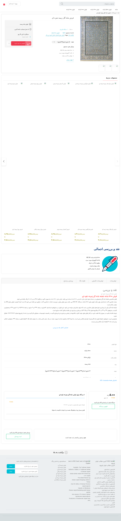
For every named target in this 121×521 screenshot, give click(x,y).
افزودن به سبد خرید (19, 43)
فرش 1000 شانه (82, 9)
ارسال (10, 466)
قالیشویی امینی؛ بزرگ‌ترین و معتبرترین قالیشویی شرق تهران (104, 506)
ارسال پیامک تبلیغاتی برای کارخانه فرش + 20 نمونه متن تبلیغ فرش (104, 489)
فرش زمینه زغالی (61, 472)
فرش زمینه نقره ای (61, 474)
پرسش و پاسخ (68, 281)
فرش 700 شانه (70, 9)
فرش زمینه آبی (62, 465)
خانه (116, 9)
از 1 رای (106, 398)
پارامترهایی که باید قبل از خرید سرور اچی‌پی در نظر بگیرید (105, 475)
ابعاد (72, 42)
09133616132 (11, 313)
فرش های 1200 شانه (56, 299)
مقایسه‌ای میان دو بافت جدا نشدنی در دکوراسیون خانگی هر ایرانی (105, 497)
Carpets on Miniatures (84, 488)
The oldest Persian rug (84, 478)
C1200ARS (71, 35)
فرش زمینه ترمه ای (61, 476)
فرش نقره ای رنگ (50, 35)
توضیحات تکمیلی (97, 281)
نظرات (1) (82, 281)
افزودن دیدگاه (103, 406)
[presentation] (117, 161)
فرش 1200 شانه (95, 9)
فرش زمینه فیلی (61, 469)
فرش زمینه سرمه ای (60, 478)
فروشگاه (114, 13)
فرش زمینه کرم (62, 467)
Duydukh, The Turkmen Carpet (81, 467)
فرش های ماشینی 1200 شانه (79, 299)
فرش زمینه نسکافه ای (60, 480)
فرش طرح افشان (59, 35)
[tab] (113, 280)
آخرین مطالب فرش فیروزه (107, 465)
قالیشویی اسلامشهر (109, 469)
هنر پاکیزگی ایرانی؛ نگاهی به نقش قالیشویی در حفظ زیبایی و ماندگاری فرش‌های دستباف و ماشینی (105, 484)
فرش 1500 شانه (107, 9)
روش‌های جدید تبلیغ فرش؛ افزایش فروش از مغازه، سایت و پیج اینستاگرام (104, 493)
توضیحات (113, 281)
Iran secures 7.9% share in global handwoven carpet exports (81, 495)
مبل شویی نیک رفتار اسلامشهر (107, 472)
